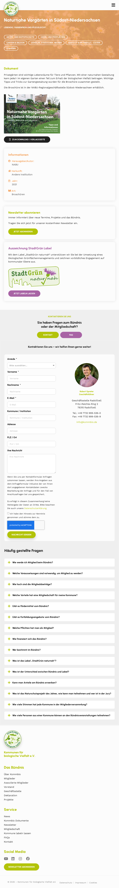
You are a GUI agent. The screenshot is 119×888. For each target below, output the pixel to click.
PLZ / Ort (12, 437)
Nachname (13, 385)
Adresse (11, 424)
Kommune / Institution (19, 411)
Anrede (11, 359)
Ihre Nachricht (14, 450)
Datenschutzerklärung (35, 508)
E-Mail (11, 398)
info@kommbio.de (86, 422)
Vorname (12, 371)
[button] (113, 5)
